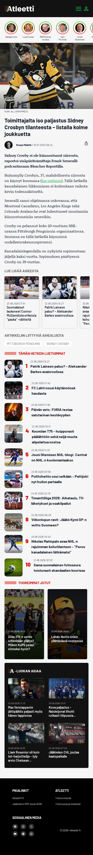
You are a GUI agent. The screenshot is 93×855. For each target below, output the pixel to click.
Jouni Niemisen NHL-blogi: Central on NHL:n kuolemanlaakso (59, 457)
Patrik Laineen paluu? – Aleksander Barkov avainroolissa (59, 311)
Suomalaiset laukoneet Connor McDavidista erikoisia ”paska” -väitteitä (21, 313)
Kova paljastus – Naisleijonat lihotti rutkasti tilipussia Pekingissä (61, 713)
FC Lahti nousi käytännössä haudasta (53, 390)
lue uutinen (51, 180)
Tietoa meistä (63, 798)
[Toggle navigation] (78, 9)
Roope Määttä (23, 144)
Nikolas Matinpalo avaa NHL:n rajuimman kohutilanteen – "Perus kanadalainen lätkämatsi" (58, 546)
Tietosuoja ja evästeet (68, 803)
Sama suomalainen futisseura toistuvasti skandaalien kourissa (59, 567)
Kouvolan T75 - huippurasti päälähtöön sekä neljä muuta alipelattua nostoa (54, 436)
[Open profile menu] (86, 8)
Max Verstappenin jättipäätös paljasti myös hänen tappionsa (25, 711)
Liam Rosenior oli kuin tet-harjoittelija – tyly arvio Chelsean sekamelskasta (24, 758)
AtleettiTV (18, 798)
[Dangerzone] (11, 27)
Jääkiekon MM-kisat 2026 (27, 803)
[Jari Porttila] (62, 27)
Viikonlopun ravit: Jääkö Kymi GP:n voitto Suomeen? (59, 522)
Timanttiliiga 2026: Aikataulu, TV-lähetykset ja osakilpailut (57, 500)
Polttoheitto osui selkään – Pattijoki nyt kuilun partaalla (59, 479)
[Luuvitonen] (28, 27)
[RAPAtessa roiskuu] (45, 27)
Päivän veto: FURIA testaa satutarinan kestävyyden (51, 412)
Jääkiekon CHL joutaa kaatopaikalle (64, 754)
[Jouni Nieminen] (79, 27)
